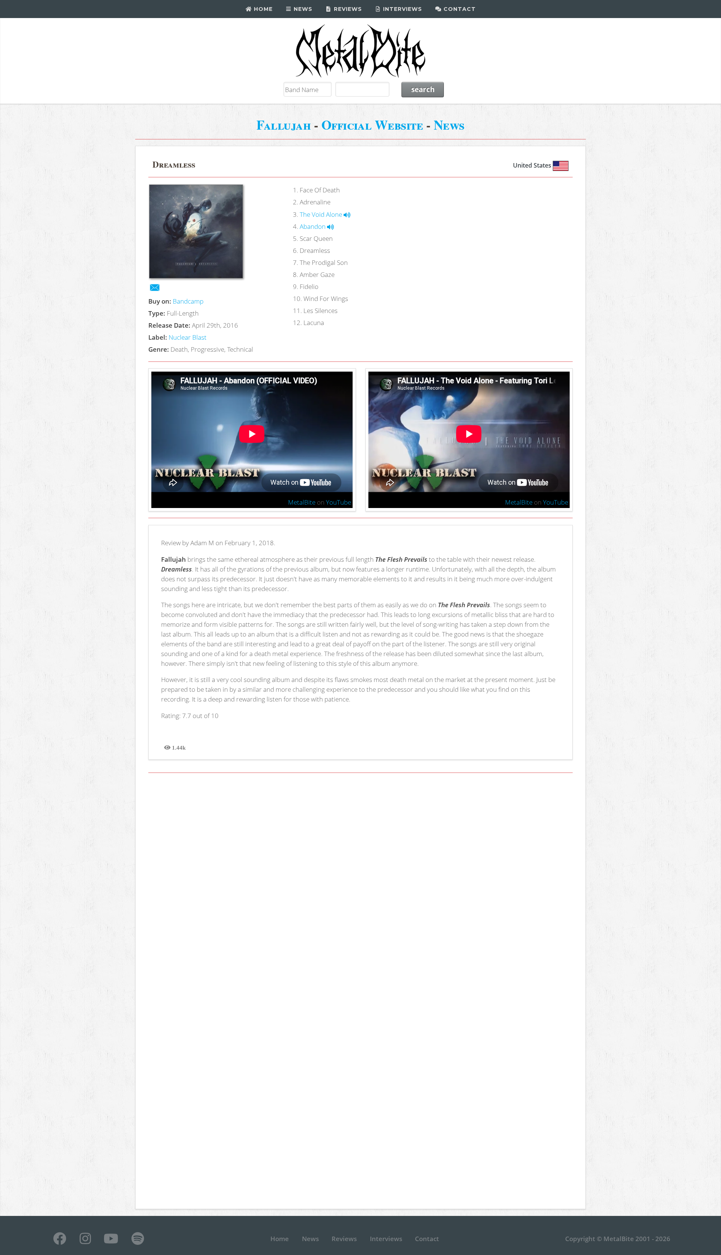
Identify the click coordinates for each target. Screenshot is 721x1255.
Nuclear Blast (188, 337)
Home (262, 9)
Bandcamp (188, 300)
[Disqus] (360, 886)
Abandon (313, 226)
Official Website (372, 124)
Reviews (347, 9)
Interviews (401, 9)
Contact (459, 9)
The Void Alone (322, 214)
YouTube (338, 502)
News (302, 9)
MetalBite (301, 502)
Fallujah (283, 124)
